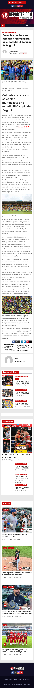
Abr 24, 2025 (20, 491)
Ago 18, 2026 (8, 616)
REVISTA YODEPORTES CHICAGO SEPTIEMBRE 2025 (22, 394)
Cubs (5, 548)
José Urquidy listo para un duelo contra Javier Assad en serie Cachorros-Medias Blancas (17, 613)
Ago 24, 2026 (8, 539)
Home (5, 684)
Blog (9, 684)
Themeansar (17, 681)
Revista (17, 379)
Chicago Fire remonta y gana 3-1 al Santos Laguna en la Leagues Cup (14, 651)
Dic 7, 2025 (18, 385)
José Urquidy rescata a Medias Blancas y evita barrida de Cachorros (17, 574)
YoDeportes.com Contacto (23, 684)
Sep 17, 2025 (18, 396)
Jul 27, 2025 (18, 407)
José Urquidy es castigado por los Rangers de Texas (14, 535)
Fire (5, 625)
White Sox (6, 509)
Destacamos (6, 32)
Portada (25, 376)
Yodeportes (14, 51)
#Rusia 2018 (24, 53)
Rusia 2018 (13, 32)
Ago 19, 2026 (8, 577)
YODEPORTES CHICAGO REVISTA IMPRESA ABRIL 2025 (22, 489)
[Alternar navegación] (27, 25)
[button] (31, 25)
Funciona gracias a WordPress (12, 679)
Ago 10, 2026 (8, 655)
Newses (27, 679)
